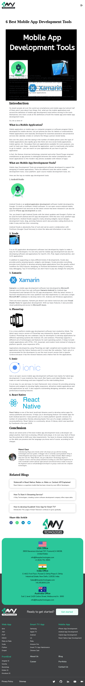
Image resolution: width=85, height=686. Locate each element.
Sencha (4, 664)
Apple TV (33, 632)
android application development (37, 204)
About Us (34, 656)
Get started (67, 611)
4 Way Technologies (17, 76)
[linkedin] (23, 523)
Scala (4, 644)
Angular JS (5, 661)
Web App (6, 624)
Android (33, 635)
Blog (60, 656)
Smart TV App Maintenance (40, 647)
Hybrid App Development (67, 635)
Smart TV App (37, 624)
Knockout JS (6, 673)
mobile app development (50, 76)
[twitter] (29, 523)
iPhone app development (25, 211)
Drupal (4, 650)
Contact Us (63, 667)
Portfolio (62, 661)
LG (31, 638)
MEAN (4, 638)
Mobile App (64, 624)
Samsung (33, 629)
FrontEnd (6, 656)
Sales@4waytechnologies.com (42, 580)
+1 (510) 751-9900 (42, 560)
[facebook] (11, 523)
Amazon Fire (34, 644)
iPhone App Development (67, 629)
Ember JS (5, 670)
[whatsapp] (17, 523)
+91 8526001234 (43, 583)
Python (4, 647)
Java (3, 629)
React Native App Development (70, 638)
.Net (3, 632)
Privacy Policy (7, 681)
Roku (32, 641)
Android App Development (68, 632)
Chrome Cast (34, 650)
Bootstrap (5, 667)
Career (33, 661)
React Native (14, 412)
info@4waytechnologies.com (42, 557)
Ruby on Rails (7, 641)
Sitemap (22, 681)
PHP (3, 635)
